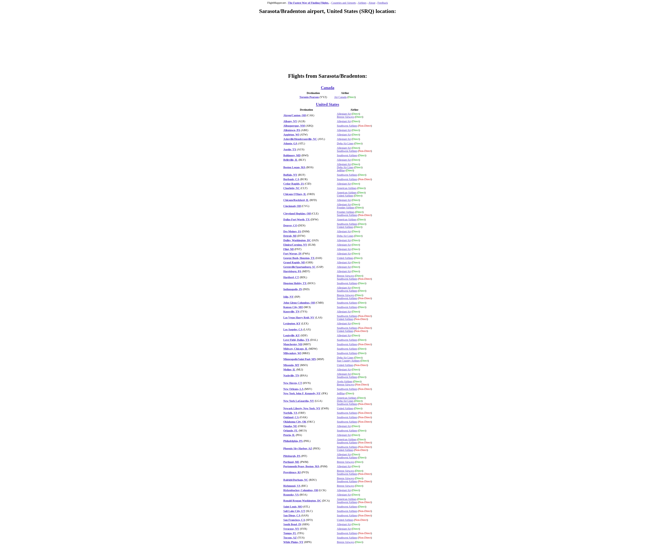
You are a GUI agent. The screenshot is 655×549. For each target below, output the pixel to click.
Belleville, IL (290, 159)
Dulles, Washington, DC (297, 240)
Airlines (362, 2)
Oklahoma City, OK (294, 421)
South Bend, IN (292, 524)
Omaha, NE (290, 426)
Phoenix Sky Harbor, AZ (297, 448)
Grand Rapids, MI (294, 262)
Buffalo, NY (290, 174)
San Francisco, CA (294, 519)
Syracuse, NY (291, 528)
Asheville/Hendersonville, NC (300, 139)
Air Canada (340, 97)
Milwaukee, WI (292, 353)
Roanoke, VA (291, 494)
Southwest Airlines (347, 125)
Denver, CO (290, 225)
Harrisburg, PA (292, 271)
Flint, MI (288, 249)
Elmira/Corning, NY (295, 244)
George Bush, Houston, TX (299, 258)
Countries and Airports (343, 2)
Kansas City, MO (293, 307)
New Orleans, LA (293, 389)
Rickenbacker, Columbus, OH (300, 490)
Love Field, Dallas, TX (296, 339)
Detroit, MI (289, 235)
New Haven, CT (292, 383)
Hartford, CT (291, 277)
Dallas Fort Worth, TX (296, 219)
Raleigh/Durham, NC (295, 479)
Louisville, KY (291, 335)
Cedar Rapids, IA (293, 183)
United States (327, 104)
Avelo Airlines (344, 381)
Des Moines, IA (292, 231)
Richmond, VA (292, 485)
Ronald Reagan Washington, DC (302, 500)
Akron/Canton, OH (294, 115)
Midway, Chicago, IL (295, 348)
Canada (327, 87)
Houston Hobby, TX (295, 283)
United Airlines (345, 195)
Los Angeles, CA (293, 329)
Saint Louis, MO (292, 506)
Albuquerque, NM (294, 125)
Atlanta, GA (290, 143)
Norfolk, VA (290, 412)
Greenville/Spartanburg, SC (299, 266)
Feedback (382, 2)
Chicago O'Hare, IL (294, 194)
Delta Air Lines (345, 143)
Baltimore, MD (292, 155)
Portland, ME (291, 462)
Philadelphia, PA (293, 441)
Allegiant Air (344, 113)
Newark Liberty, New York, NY (301, 408)
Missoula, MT (291, 365)
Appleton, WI (291, 134)
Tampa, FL (289, 533)
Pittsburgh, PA (292, 456)
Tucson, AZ (290, 537)
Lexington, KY (292, 323)
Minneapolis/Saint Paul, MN (299, 359)
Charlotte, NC (291, 188)
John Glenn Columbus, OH (299, 302)
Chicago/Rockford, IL (296, 200)
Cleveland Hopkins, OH (297, 213)
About (371, 2)
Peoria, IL (289, 435)
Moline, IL (289, 369)
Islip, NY (288, 296)
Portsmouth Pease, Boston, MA (301, 466)
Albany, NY (290, 121)
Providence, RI (292, 472)
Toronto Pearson (309, 97)
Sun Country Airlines (348, 360)
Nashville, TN (291, 375)
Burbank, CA (291, 179)
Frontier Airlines (345, 207)
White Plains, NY (293, 542)
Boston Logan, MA (294, 167)
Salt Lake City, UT (294, 511)
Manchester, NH (292, 344)
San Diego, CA (292, 515)
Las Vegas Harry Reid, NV (299, 317)
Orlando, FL (290, 430)
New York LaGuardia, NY (298, 400)
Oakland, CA (291, 417)
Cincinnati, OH (292, 206)
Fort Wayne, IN (292, 253)
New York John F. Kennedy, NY (302, 393)
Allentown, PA (291, 130)
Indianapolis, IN (292, 289)
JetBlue (341, 170)
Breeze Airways (345, 116)
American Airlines (346, 188)
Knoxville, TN (291, 311)
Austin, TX (289, 149)
